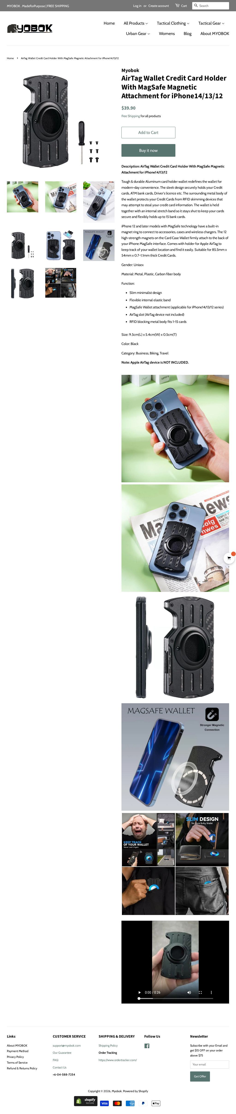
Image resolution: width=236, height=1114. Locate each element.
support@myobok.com (67, 1045)
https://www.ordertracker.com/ (118, 1060)
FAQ (55, 1060)
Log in (137, 6)
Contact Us (59, 1067)
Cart (184, 6)
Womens (167, 33)
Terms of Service (17, 1062)
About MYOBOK (215, 33)
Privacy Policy (15, 1057)
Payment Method (17, 1051)
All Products (134, 23)
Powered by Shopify (135, 1091)
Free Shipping (130, 116)
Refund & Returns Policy (22, 1068)
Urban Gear (136, 33)
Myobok (117, 1091)
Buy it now (148, 150)
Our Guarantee (62, 1052)
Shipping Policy (108, 1045)
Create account (158, 6)
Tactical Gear (210, 23)
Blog (188, 33)
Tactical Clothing (172, 23)
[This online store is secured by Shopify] (85, 1105)
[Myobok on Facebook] (147, 1047)
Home (109, 23)
